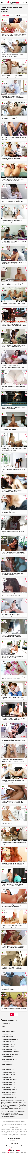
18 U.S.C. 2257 (14, 1144)
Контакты (14, 1147)
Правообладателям (14, 1140)
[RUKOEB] (13, 2)
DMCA (14, 1142)
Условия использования (14, 1138)
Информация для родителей (14, 1145)
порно (8, 1152)
